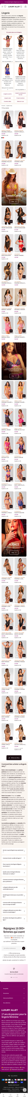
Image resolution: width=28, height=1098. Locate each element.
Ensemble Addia (18, 161)
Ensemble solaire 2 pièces (7, 402)
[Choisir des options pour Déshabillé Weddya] (24, 303)
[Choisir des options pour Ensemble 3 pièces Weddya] (24, 600)
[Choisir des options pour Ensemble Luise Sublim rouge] (24, 572)
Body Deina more (6, 255)
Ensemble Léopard (19, 689)
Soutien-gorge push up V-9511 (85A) (20, 745)
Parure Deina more (7, 227)
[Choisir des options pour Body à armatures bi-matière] (11, 627)
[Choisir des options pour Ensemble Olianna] (24, 710)
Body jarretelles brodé (19, 485)
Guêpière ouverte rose (19, 337)
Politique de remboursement (8, 1067)
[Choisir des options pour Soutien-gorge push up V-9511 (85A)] (24, 738)
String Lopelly (6, 744)
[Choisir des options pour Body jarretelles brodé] (24, 478)
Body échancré (18, 457)
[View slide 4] (17, 977)
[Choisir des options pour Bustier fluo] (11, 451)
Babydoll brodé (6, 430)
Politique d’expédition (15, 1069)
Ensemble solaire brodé (19, 402)
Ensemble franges (19, 661)
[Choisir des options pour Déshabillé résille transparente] (11, 125)
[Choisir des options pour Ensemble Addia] (24, 155)
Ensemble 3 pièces (7, 485)
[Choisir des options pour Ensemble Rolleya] (11, 155)
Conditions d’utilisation (6, 1069)
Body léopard (5, 717)
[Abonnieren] (23, 948)
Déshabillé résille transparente (7, 132)
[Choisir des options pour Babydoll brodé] (11, 423)
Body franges (5, 661)
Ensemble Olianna (19, 717)
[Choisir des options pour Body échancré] (24, 451)
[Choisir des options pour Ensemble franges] (24, 655)
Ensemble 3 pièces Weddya (19, 607)
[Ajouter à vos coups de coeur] (3, 125)
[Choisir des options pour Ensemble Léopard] (24, 683)
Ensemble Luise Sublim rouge (18, 579)
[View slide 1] (11, 977)
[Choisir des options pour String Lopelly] (11, 738)
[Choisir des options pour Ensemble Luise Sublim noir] (11, 572)
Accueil (3, 105)
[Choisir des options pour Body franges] (11, 655)
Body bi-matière (18, 634)
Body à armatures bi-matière (7, 634)
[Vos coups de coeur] (5, 7)
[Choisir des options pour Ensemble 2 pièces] (11, 506)
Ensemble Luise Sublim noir (6, 579)
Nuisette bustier (19, 512)
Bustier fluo (5, 457)
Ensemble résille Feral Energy (6, 283)
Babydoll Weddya (6, 309)
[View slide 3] (15, 977)
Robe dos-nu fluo (19, 430)
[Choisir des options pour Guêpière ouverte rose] (24, 330)
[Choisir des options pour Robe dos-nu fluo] (24, 423)
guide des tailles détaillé (17, 788)
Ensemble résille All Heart (20, 283)
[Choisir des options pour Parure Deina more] (11, 221)
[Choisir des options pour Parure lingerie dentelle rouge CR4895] (24, 249)
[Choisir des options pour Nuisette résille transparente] (24, 125)
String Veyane (5, 689)
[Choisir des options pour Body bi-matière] (24, 627)
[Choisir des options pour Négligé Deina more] (24, 221)
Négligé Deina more (19, 227)
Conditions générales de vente (13, 1071)
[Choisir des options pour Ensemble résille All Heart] (24, 276)
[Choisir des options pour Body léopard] (11, 710)
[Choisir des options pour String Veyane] (11, 683)
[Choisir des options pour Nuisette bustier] (24, 506)
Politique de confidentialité (19, 1067)
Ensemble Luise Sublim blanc (6, 607)
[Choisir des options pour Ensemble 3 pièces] (11, 478)
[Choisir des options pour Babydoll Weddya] (11, 303)
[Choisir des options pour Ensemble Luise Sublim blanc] (11, 600)
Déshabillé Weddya (19, 309)
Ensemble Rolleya (7, 161)
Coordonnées (22, 1069)
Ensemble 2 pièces (7, 512)
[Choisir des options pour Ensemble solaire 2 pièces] (11, 396)
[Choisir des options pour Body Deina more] (11, 249)
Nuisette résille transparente (19, 132)
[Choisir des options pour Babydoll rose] (11, 330)
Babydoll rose (6, 337)
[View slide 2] (13, 977)
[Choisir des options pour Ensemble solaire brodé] (24, 396)
